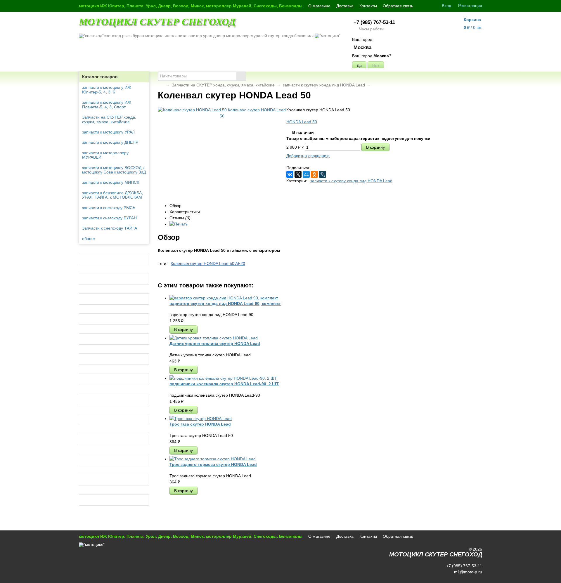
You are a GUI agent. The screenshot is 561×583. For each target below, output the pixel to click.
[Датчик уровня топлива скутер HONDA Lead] (213, 338)
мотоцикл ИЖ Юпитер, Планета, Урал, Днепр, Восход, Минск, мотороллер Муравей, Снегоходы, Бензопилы (190, 6)
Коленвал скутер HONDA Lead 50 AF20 (208, 263)
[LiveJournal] (322, 174)
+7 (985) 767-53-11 (374, 22)
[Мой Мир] (306, 174)
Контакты (368, 6)
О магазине (319, 6)
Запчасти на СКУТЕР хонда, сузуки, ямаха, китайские (223, 85)
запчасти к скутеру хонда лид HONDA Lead (324, 85)
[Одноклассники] (314, 174)
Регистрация (470, 5)
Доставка (345, 6)
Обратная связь (398, 6)
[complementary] (474, 578)
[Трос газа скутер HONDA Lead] (200, 418)
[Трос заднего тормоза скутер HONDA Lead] (212, 459)
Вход (446, 5)
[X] (298, 174)
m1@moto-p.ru (467, 572)
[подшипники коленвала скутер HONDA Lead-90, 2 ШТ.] (223, 378)
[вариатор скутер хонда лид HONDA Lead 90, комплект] (223, 298)
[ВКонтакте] (289, 174)
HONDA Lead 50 (301, 121)
